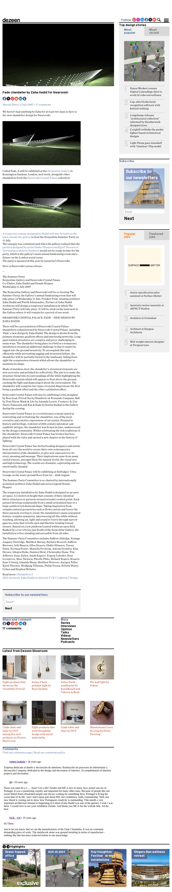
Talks (65, 632)
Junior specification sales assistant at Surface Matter (146, 294)
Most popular (129, 31)
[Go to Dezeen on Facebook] (146, 20)
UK (53, 577)
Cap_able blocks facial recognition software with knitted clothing (145, 105)
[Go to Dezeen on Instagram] (138, 20)
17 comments (43, 104)
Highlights (17, 846)
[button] (159, 19)
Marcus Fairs (10, 104)
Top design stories (132, 25)
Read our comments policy (49, 752)
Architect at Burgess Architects (142, 330)
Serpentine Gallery (58, 171)
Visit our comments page (17, 752)
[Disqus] (58, 798)
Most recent (154, 31)
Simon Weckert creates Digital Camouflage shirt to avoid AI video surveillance (146, 92)
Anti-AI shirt (56, 851)
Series (65, 622)
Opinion (66, 629)
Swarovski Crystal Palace (42, 177)
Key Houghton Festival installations (101, 855)
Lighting (62, 577)
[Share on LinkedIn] (21, 99)
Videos (66, 635)
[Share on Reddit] (17, 99)
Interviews (68, 626)
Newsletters (70, 638)
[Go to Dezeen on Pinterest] (134, 20)
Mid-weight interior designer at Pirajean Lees (147, 343)
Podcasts (68, 641)
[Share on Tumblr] (25, 99)
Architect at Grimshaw (143, 318)
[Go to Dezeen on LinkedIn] (142, 20)
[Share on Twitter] (9, 99)
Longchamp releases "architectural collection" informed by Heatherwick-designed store (145, 120)
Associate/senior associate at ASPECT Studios (147, 307)
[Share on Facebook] (5, 99)
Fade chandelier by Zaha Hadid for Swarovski (35, 92)
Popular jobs (129, 235)
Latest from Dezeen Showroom (25, 650)
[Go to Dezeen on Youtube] (155, 20)
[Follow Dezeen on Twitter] (150, 20)
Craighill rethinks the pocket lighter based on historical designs (147, 133)
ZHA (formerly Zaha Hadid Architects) (25, 577)
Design (74, 577)
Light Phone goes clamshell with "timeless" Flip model (146, 144)
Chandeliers (24, 574)
